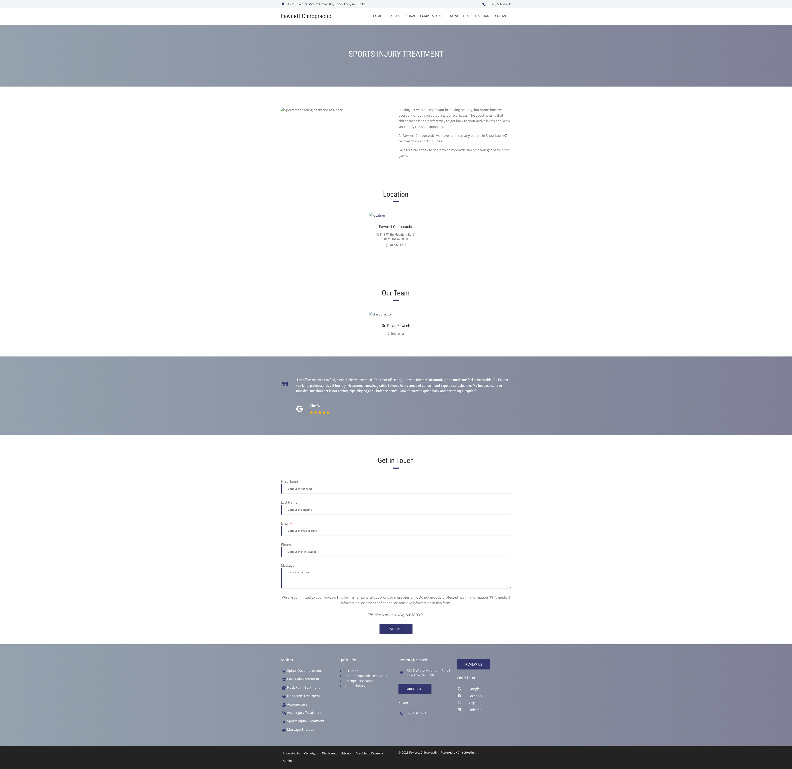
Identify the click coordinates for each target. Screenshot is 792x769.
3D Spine (351, 671)
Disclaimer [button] (329, 753)
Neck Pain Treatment (303, 687)
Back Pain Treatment (303, 679)
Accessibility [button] (291, 753)
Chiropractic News (359, 681)
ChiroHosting (467, 752)
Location (482, 16)
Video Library (355, 685)
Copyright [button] (311, 753)
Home (377, 16)
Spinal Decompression (423, 16)
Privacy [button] (346, 753)
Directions (415, 689)
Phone (286, 544)
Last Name (289, 502)
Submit (396, 629)
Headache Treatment (303, 696)
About (392, 16)
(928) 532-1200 (499, 4)
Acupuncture (297, 704)
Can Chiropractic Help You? (366, 676)
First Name (289, 481)
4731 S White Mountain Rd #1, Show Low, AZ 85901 (326, 4)
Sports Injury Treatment (305, 721)
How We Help (456, 16)
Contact (502, 16)
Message (288, 565)
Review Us (473, 664)
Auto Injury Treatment (304, 712)
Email (286, 523)
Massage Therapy (300, 729)
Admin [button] (287, 761)
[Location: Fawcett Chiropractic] (396, 215)
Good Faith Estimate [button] (369, 753)
